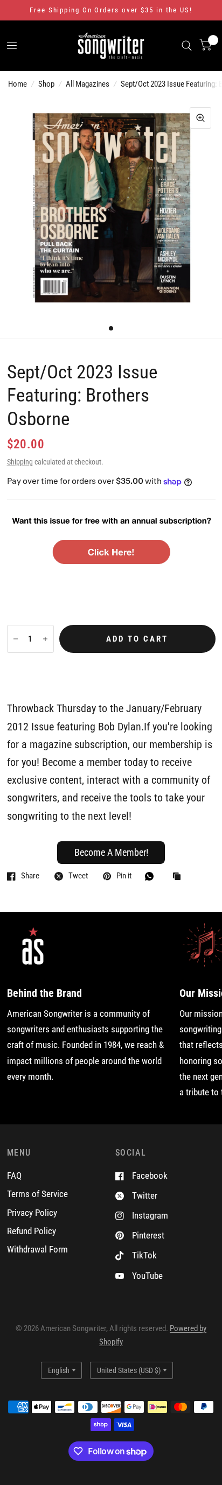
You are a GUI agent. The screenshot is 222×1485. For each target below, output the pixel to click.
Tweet (78, 876)
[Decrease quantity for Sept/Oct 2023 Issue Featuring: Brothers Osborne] (16, 638)
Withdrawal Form (37, 1249)
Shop (46, 84)
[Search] (187, 45)
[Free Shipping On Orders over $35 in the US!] (111, 10)
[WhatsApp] (152, 876)
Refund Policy (31, 1231)
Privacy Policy (32, 1212)
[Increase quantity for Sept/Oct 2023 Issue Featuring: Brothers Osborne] (45, 638)
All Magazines (87, 84)
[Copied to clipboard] (179, 877)
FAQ (14, 1175)
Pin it (123, 876)
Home (17, 84)
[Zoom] (200, 118)
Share (30, 876)
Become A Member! (111, 852)
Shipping (20, 462)
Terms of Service (37, 1193)
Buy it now (111, 672)
